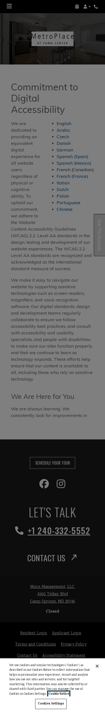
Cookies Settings (51, 703)
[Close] (97, 666)
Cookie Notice (58, 694)
